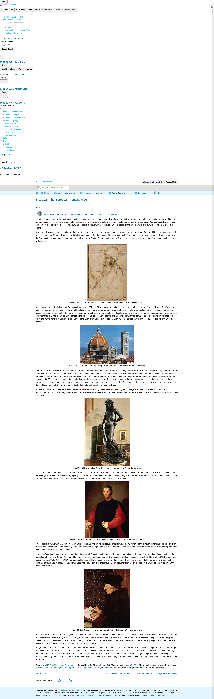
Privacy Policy (80, 695)
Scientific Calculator (13, 129)
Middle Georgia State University (55, 214)
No (72, 681)
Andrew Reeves (49, 212)
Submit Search (7, 49)
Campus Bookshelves (66, 193)
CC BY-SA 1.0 (135, 665)
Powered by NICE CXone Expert (71, 690)
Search (39, 188)
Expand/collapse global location (177, 192)
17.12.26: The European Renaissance (60, 665)
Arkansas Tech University (93, 193)
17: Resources (144, 193)
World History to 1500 (121, 193)
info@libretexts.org (156, 695)
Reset (4, 65)
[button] (9, 147)
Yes (62, 681)
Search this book (6, 41)
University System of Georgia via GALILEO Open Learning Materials (93, 214)
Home (47, 193)
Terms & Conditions (94, 695)
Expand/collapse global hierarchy (38, 193)
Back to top (40, 673)
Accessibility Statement (112, 695)
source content (109, 668)
